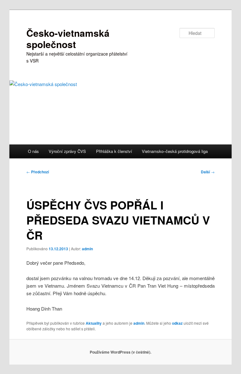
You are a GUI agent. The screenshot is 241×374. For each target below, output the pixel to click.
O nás (33, 151)
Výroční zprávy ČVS (67, 151)
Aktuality (94, 323)
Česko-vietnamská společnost (68, 38)
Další (208, 172)
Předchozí (37, 172)
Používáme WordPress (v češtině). (120, 352)
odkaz (177, 323)
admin (87, 249)
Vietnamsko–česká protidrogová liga (175, 151)
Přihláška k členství (114, 151)
